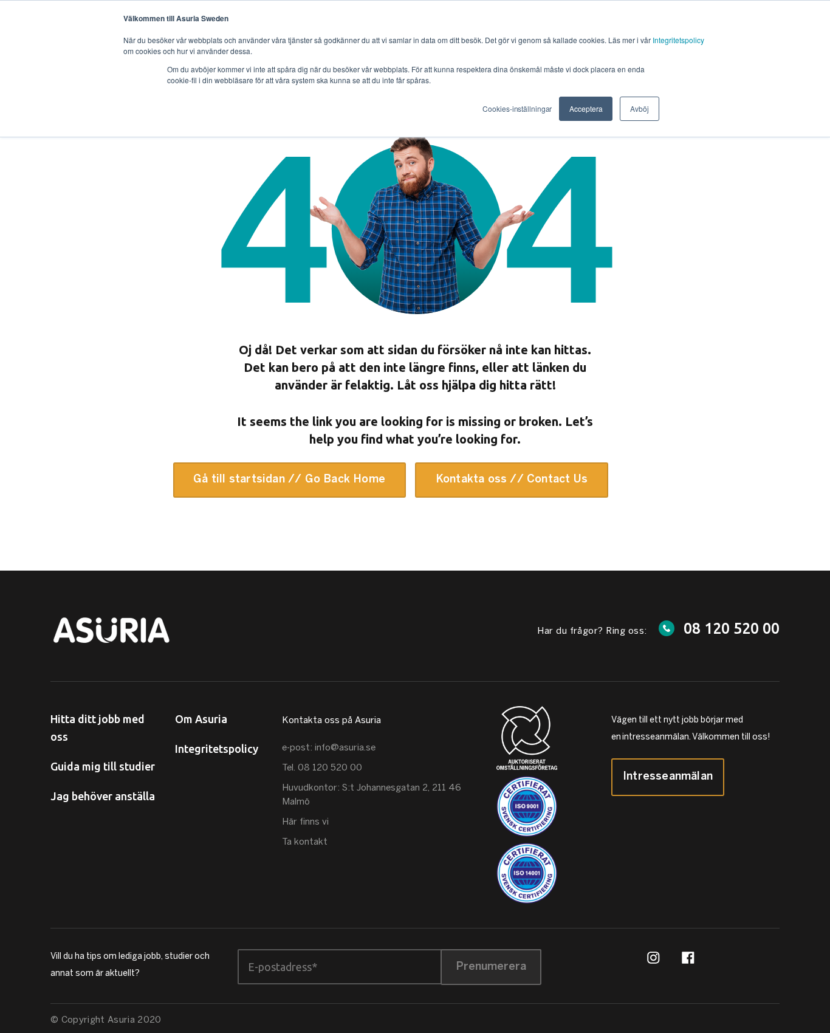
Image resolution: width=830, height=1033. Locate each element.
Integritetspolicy (678, 40)
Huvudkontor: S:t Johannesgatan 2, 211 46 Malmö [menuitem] (371, 795)
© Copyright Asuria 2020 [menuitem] (106, 1020)
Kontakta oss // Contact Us (512, 480)
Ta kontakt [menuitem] (305, 842)
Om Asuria (201, 719)
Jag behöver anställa (102, 796)
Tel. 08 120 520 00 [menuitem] (322, 768)
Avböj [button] (639, 108)
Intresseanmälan (668, 777)
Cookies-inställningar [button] (517, 108)
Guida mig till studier (102, 766)
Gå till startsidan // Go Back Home (289, 480)
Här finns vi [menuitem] (305, 822)
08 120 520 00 (732, 628)
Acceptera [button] (585, 108)
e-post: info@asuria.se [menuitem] (329, 748)
